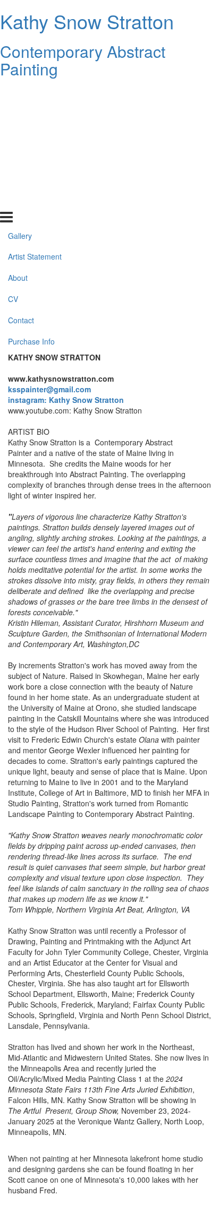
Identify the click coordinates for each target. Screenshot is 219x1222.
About (18, 136)
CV (13, 157)
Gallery (20, 93)
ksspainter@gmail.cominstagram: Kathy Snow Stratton (66, 394)
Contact (21, 178)
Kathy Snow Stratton (87, 21)
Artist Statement (35, 114)
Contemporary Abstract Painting (82, 60)
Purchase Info (31, 199)
